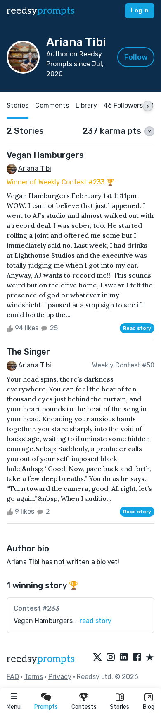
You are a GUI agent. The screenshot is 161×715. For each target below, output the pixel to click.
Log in (140, 10)
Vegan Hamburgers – (62, 621)
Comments (52, 105)
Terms (33, 677)
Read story (137, 328)
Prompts (46, 706)
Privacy (59, 677)
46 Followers (123, 105)
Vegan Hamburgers (45, 155)
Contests (84, 706)
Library (86, 105)
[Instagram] (111, 658)
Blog (148, 706)
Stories (119, 706)
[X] (97, 658)
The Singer (28, 352)
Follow (136, 57)
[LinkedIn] (124, 658)
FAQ (13, 677)
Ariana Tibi (34, 168)
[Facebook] (137, 658)
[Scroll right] (148, 106)
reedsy (41, 11)
